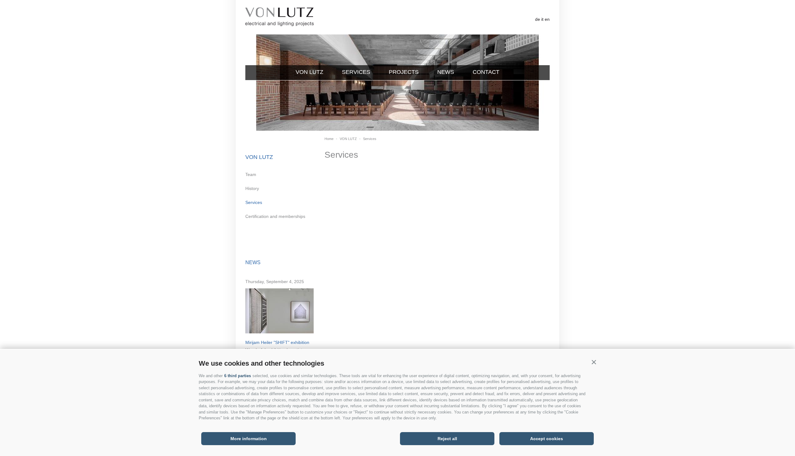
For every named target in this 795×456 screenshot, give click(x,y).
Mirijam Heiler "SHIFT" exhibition (277, 342)
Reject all (447, 438)
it (542, 19)
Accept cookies (546, 438)
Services (356, 72)
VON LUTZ (309, 72)
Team (250, 174)
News (445, 72)
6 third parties (237, 375)
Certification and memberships (275, 216)
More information (248, 438)
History (252, 188)
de (537, 19)
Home (329, 139)
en (547, 19)
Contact (486, 72)
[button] (593, 361)
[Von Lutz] (279, 17)
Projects (404, 72)
